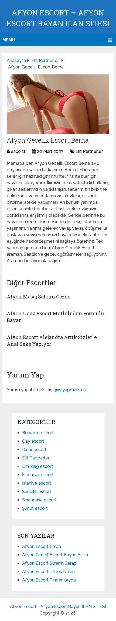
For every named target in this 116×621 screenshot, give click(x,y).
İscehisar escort (38, 474)
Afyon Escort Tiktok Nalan (48, 571)
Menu (8, 39)
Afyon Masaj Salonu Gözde (38, 296)
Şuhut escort (35, 508)
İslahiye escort (36, 483)
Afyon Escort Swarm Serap (49, 563)
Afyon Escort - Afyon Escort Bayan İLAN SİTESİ (58, 606)
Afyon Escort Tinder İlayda (49, 580)
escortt (18, 151)
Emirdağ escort (37, 466)
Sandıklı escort (36, 491)
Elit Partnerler (89, 151)
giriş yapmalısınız (70, 389)
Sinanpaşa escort (39, 499)
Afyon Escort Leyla (41, 546)
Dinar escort (34, 449)
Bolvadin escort (38, 432)
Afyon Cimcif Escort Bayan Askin (55, 554)
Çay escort (33, 441)
